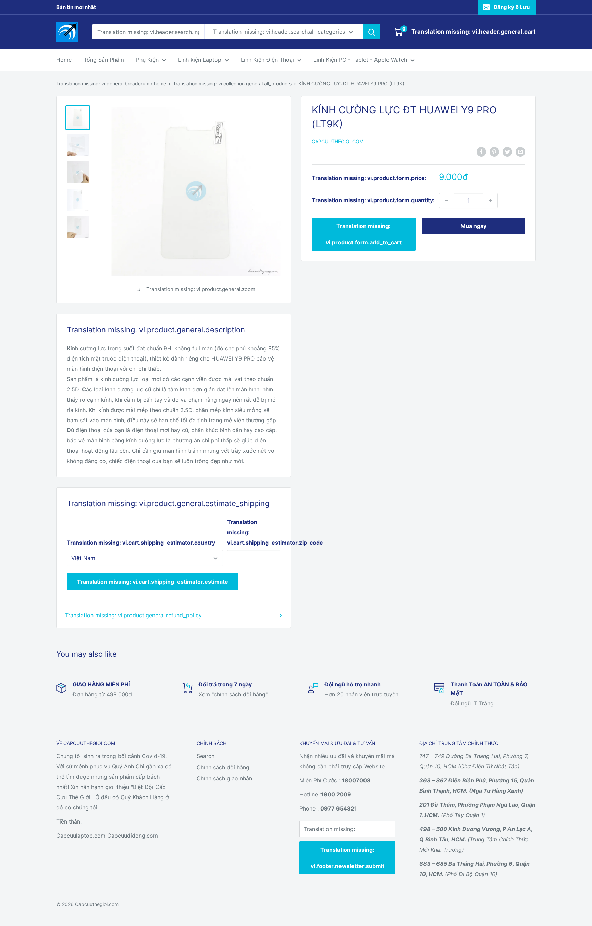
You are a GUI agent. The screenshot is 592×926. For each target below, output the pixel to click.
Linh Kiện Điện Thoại (267, 59)
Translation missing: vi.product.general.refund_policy (133, 615)
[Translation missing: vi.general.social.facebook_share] (481, 151)
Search (205, 756)
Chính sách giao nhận (224, 778)
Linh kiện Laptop (199, 59)
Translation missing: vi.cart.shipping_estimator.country (141, 542)
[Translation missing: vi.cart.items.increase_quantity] (490, 200)
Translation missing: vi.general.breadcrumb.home (111, 83)
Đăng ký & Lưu (512, 7)
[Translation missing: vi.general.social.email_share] (520, 151)
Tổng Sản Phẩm (104, 59)
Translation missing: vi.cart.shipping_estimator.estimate (152, 581)
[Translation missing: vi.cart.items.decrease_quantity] (446, 200)
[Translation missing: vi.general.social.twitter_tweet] (507, 151)
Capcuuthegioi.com (337, 141)
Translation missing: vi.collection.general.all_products (232, 83)
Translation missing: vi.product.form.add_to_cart (364, 234)
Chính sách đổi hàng (223, 767)
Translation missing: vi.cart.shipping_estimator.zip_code (253, 532)
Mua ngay (473, 225)
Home (64, 59)
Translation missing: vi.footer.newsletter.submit (347, 857)
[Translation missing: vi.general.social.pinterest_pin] (494, 151)
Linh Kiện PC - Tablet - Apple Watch (360, 59)
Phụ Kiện (147, 59)
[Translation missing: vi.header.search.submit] (371, 31)
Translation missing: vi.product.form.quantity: (373, 200)
